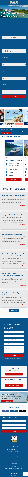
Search (14, 97)
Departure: (4, 71)
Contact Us (14, 461)
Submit (14, 355)
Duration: (4, 84)
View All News (14, 310)
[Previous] (2, 117)
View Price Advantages (14, 385)
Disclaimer (14, 466)
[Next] (25, 117)
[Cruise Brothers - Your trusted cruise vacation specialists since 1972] (14, 2)
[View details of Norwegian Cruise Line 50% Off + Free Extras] (14, 125)
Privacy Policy (14, 463)
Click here (21, 358)
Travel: (3, 30)
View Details (13, 179)
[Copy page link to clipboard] (14, 411)
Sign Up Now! (7, 401)
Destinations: (5, 57)
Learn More (6, 133)
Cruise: (3, 43)
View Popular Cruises (14, 374)
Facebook (14, 473)
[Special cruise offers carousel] (14, 117)
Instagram (14, 475)
